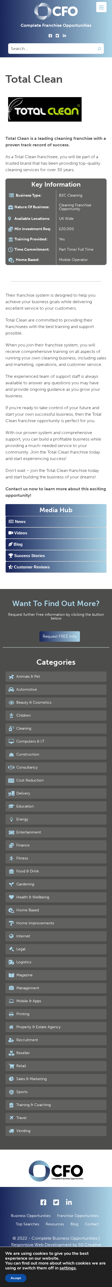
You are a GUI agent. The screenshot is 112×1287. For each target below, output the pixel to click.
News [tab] (20, 521)
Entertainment (28, 832)
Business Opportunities (31, 1215)
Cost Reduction (29, 780)
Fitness (21, 858)
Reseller (22, 1053)
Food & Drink (27, 871)
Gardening (24, 884)
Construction (27, 754)
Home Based (27, 910)
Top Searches (27, 1224)
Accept (16, 1278)
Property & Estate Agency (38, 1027)
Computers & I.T (29, 741)
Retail (20, 1066)
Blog (74, 1224)
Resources (55, 1224)
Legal (20, 949)
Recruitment (26, 1040)
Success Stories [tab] (29, 555)
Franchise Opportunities (77, 1215)
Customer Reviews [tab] (31, 567)
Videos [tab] (20, 533)
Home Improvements (34, 923)
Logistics (23, 962)
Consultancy (26, 767)
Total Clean (34, 78)
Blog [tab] (18, 544)
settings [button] (68, 1268)
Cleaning (23, 728)
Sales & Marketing (31, 1079)
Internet (22, 936)
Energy (21, 819)
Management (27, 988)
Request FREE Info (60, 636)
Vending (22, 1131)
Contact (92, 1224)
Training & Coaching (33, 1105)
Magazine (24, 975)
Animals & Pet (27, 676)
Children (23, 715)
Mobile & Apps (28, 1001)
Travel (20, 1118)
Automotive (26, 689)
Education (24, 806)
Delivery (22, 793)
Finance (22, 845)
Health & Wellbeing (32, 897)
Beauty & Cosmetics (33, 702)
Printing (22, 1014)
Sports (21, 1092)
